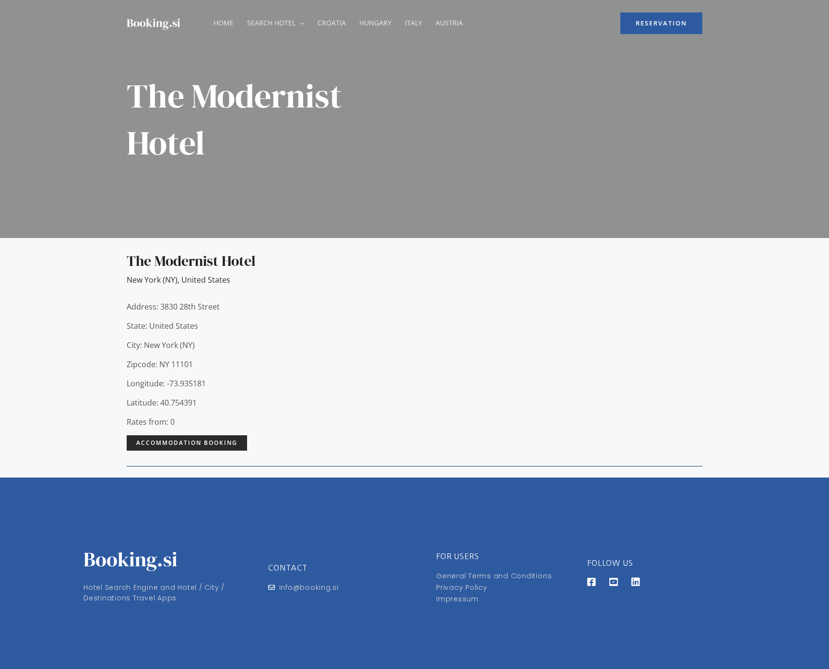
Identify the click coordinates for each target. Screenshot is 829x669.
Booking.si (153, 23)
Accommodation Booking (186, 443)
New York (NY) (152, 280)
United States (205, 280)
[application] (300, 23)
